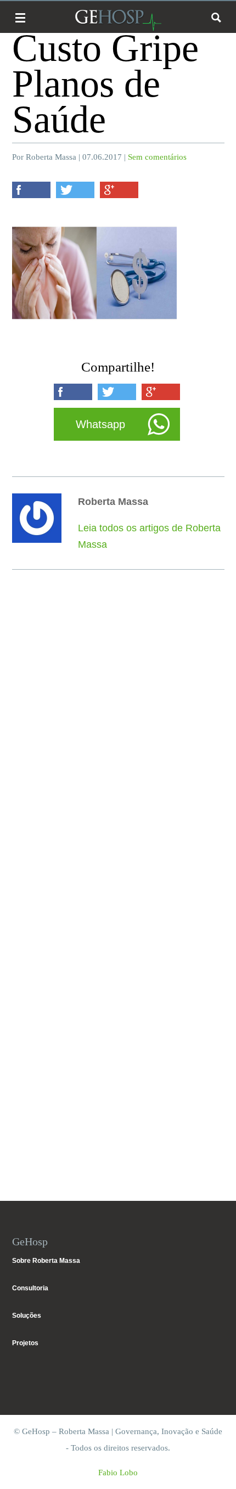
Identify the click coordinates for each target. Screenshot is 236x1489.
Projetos (25, 1343)
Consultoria (30, 1288)
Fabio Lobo (118, 1472)
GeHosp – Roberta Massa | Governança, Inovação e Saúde (118, 20)
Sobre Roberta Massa (46, 1261)
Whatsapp (100, 424)
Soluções (26, 1315)
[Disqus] (118, 740)
